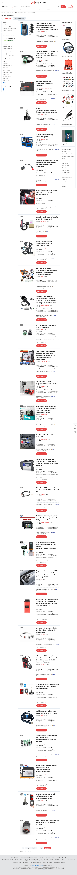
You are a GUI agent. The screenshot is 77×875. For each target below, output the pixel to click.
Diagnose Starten (27, 9)
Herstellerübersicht (20, 18)
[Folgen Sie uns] (65, 857)
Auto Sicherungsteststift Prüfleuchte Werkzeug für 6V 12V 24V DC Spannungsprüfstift (47, 192)
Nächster (47, 848)
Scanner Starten (66, 172)
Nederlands (72, 859)
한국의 (63, 859)
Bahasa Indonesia (48, 860)
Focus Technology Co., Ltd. (37, 865)
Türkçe (36, 860)
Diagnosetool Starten (67, 177)
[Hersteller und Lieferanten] (38, 2)
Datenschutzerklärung (32, 857)
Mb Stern (64, 184)
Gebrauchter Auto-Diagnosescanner (39, 9)
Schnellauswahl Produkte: (17, 9)
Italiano (51, 859)
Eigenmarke (7, 65)
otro (5, 54)
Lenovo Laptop (65, 158)
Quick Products (25, 862)
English (11, 859)
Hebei (5, 78)
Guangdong (7, 72)
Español (36, 859)
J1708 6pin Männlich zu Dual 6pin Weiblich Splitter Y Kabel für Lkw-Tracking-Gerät (46, 630)
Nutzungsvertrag (23, 857)
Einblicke (58, 857)
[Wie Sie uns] (62, 857)
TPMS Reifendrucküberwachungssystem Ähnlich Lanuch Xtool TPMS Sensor (47, 110)
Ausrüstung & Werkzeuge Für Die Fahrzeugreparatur (9, 27)
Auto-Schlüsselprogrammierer (69, 181)
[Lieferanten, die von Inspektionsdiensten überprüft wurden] (9, 38)
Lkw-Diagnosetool (66, 167)
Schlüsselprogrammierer (52, 9)
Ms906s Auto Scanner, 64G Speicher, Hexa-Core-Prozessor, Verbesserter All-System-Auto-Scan (47, 518)
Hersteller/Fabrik (9, 46)
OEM (5, 61)
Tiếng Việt (41, 860)
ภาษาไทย (31, 860)
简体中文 (16, 859)
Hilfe (12, 857)
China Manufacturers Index (35, 862)
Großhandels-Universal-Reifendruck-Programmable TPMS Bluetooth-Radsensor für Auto (47, 686)
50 (30, 851)
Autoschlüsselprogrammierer (69, 174)
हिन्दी (27, 860)
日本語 (26, 859)
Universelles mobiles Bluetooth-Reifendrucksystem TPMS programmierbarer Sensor (46, 796)
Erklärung (16, 857)
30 (27, 851)
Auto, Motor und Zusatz (8, 25)
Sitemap (53, 857)
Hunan (6, 74)
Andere (5, 67)
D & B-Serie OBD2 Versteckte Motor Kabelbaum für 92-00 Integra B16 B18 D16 (47, 490)
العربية (67, 859)
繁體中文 (21, 859)
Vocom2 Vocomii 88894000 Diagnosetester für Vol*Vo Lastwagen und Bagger (44, 243)
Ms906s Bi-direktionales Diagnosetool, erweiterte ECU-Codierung (45, 83)
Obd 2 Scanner (65, 165)
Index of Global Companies (59, 862)
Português (46, 859)
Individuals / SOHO (8, 56)
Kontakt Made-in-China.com (44, 857)
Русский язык (57, 859)
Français (31, 859)
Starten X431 (65, 179)
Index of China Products (47, 862)
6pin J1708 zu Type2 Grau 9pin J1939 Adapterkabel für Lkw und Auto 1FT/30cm (47, 822)
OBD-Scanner (65, 163)
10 (23, 851)
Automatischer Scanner (67, 161)
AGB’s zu (44, 869)
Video (21, 22)
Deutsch (40, 859)
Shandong (7, 76)
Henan (6, 80)
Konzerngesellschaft (9, 52)
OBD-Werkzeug (65, 170)
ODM (5, 63)
